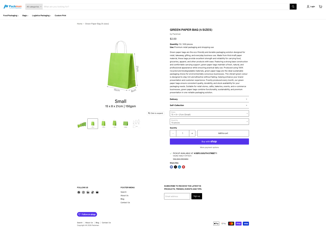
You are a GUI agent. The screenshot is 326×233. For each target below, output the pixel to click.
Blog (122, 199)
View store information (180, 159)
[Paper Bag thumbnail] (136, 124)
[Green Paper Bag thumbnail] (82, 124)
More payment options (209, 147)
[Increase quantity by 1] (192, 133)
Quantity (173, 128)
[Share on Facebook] (171, 166)
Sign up (196, 196)
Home (79, 24)
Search (123, 192)
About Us (124, 195)
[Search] (293, 7)
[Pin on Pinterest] (183, 166)
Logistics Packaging (41, 15)
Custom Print (60, 15)
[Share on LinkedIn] (179, 166)
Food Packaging (10, 15)
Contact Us (125, 202)
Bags (24, 15)
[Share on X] (175, 166)
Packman (177, 34)
